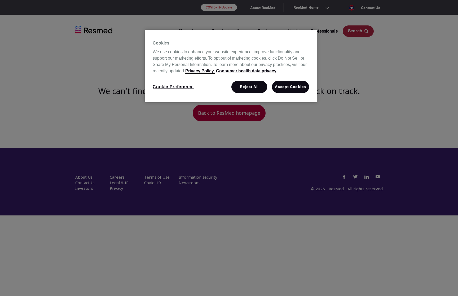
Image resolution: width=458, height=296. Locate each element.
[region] (231, 66)
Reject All (249, 87)
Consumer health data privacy (246, 71)
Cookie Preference (173, 87)
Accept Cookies (290, 87)
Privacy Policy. (200, 71)
